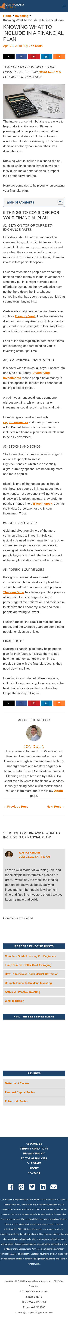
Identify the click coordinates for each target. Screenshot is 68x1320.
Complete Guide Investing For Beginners (30, 956)
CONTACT (34, 1173)
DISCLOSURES (50, 72)
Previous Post (15, 806)
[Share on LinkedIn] (46, 56)
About (58, 791)
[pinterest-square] (23, 1187)
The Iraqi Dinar (13, 592)
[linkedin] (45, 1187)
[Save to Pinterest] (34, 56)
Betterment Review (17, 1083)
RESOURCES (34, 1143)
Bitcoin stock (42, 503)
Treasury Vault (25, 316)
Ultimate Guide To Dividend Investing (28, 983)
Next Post (56, 806)
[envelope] (55, 1187)
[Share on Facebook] (21, 56)
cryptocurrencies (15, 422)
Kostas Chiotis (29, 852)
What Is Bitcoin (14, 1000)
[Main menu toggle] (64, 6)
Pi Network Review (16, 1101)
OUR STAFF (34, 1163)
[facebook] (12, 1187)
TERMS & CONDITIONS (34, 1148)
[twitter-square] (34, 1187)
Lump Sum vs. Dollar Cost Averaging (28, 965)
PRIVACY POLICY (34, 1153)
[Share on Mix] (59, 56)
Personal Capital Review (20, 1092)
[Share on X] (9, 56)
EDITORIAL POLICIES (34, 1158)
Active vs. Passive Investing (22, 991)
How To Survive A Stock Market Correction (31, 974)
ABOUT (34, 1168)
